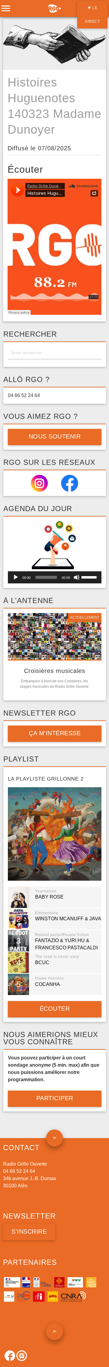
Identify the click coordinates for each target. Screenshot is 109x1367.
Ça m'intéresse (55, 733)
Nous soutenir (54, 436)
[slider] (89, 576)
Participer (54, 1098)
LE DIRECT (92, 15)
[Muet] (77, 577)
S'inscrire (29, 1231)
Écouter (54, 1008)
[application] (54, 577)
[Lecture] (16, 577)
